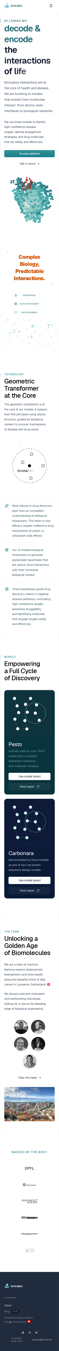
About (7, 1305)
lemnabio (16, 5)
